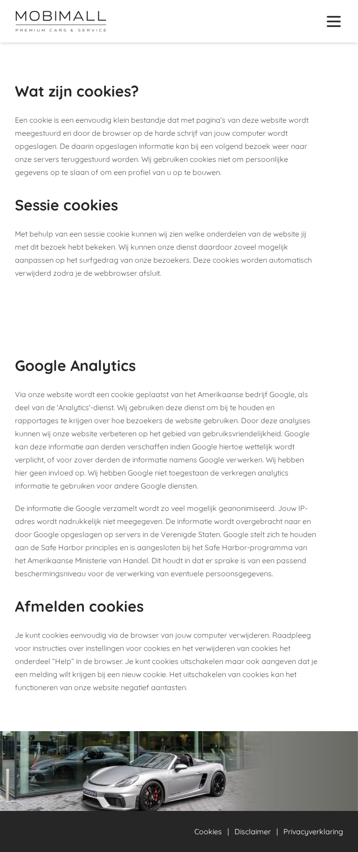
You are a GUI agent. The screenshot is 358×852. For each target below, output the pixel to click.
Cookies (208, 831)
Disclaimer (252, 831)
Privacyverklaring (313, 831)
